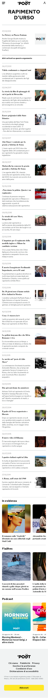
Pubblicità (25, 663)
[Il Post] (24, 3)
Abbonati (24, 687)
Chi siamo (13, 663)
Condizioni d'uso (24, 668)
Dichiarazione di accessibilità (24, 671)
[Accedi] (44, 3)
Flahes (7, 548)
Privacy (36, 663)
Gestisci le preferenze (24, 666)
